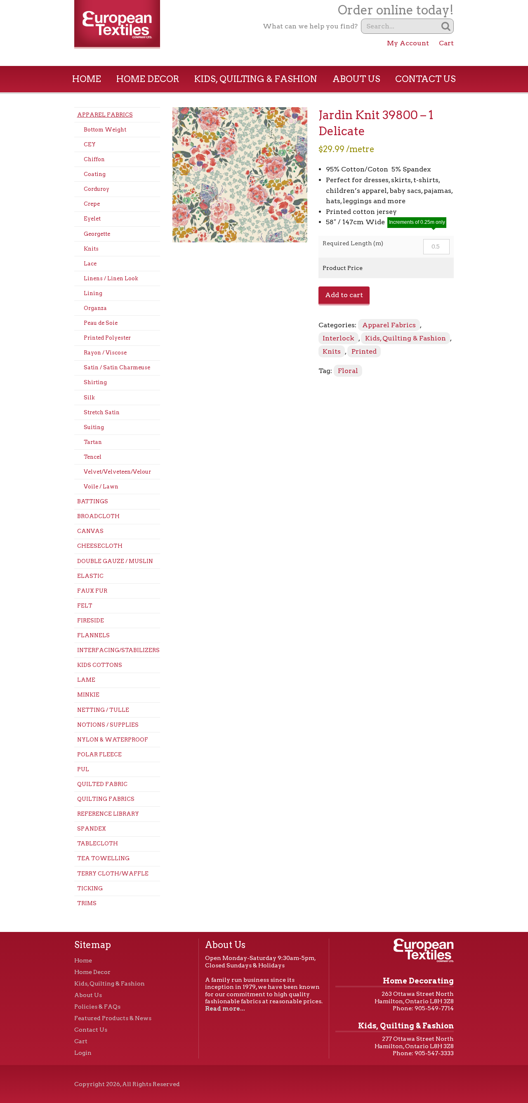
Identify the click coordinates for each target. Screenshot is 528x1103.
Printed (364, 351)
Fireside (90, 620)
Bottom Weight (105, 130)
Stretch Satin (102, 412)
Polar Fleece (99, 754)
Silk (89, 397)
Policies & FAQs (97, 1006)
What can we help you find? (310, 26)
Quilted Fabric (102, 784)
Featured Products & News (112, 1018)
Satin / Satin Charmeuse (117, 367)
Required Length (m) (353, 243)
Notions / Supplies (108, 725)
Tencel (92, 457)
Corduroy (96, 189)
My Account (408, 43)
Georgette (97, 234)
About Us (356, 79)
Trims (87, 903)
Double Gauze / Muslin (115, 561)
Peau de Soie (101, 323)
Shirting (95, 382)
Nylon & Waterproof (112, 740)
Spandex (91, 829)
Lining (93, 293)
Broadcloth (98, 516)
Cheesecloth (100, 546)
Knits (91, 249)
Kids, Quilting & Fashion (255, 79)
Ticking (90, 888)
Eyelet (92, 219)
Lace (90, 263)
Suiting (94, 427)
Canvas (90, 531)
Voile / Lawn (101, 486)
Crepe (92, 204)
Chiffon (94, 159)
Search (446, 26)
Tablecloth (97, 843)
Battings (92, 501)
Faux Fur (92, 591)
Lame (86, 680)
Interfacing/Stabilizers (118, 650)
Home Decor (147, 79)
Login (83, 1052)
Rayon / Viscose (105, 353)
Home (86, 79)
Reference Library (108, 814)
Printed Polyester (107, 338)
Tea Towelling (103, 858)
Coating (95, 174)
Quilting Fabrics (105, 799)
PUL (83, 769)
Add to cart (344, 295)
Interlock (338, 338)
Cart (446, 43)
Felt (84, 606)
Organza (95, 308)
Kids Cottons (99, 665)
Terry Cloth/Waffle (112, 874)
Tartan (93, 442)
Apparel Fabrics (105, 115)
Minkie (88, 695)
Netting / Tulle (103, 710)
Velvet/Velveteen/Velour (117, 472)
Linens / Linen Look (111, 278)
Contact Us (425, 79)
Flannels (93, 635)
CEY (90, 144)
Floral (348, 371)
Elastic (90, 576)
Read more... (225, 1008)
